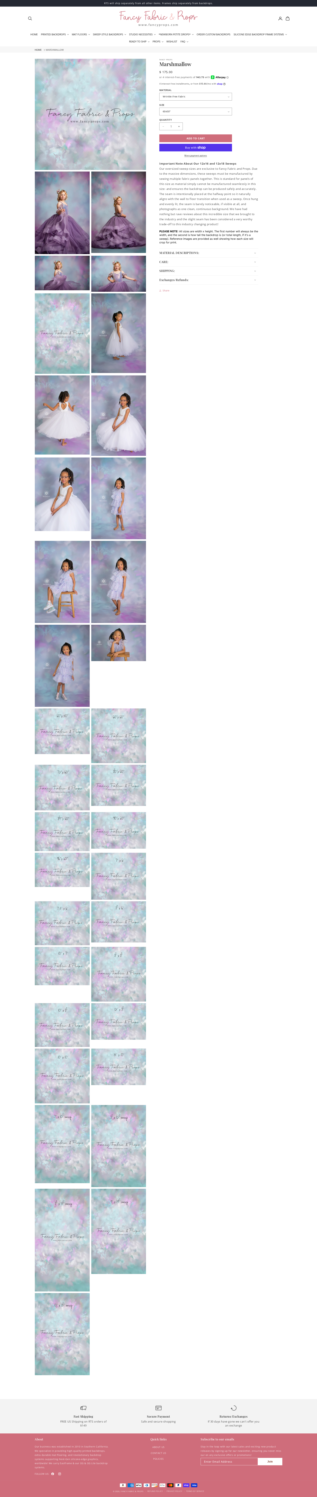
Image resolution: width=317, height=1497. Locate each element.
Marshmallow (55, 49)
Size (161, 104)
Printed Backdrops (53, 34)
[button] (30, 18)
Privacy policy (174, 1491)
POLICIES (158, 1458)
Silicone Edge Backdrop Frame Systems (259, 34)
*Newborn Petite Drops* (175, 34)
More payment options (195, 155)
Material (165, 90)
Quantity (165, 119)
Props (156, 41)
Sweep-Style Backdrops (108, 34)
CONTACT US (158, 1453)
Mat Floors (79, 34)
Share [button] (166, 290)
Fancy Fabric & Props (132, 1491)
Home (38, 49)
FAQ (182, 41)
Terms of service (195, 1491)
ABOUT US (158, 1447)
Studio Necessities (141, 34)
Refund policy (155, 1491)
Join (270, 1461)
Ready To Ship (137, 41)
